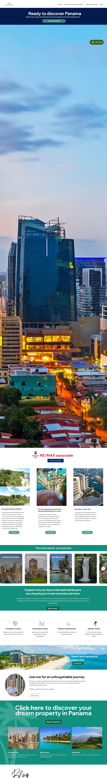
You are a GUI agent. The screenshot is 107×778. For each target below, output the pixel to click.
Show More (11, 760)
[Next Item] (103, 569)
